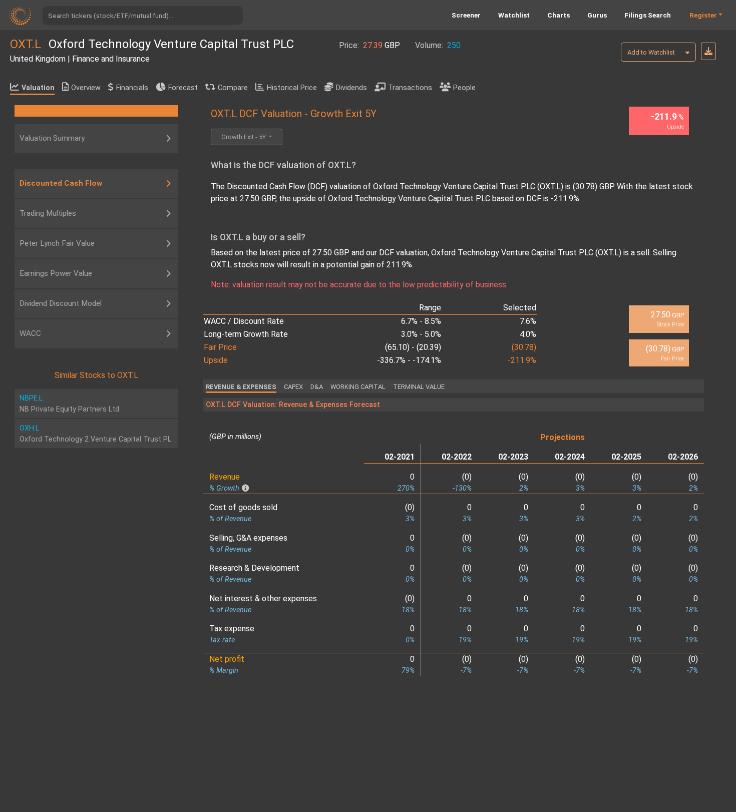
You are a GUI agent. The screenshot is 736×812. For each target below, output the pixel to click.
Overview (86, 88)
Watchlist (514, 15)
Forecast (183, 88)
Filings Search (647, 15)
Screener (466, 15)
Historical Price (292, 88)
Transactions (410, 88)
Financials (132, 88)
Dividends (351, 88)
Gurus (597, 15)
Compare (233, 88)
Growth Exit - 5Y (244, 137)
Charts (558, 15)
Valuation (38, 88)
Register (703, 15)
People (464, 88)
